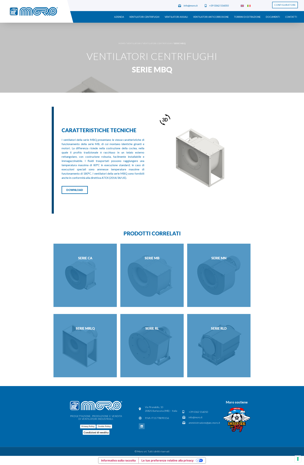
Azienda (119, 16)
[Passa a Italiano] (249, 5)
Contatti (291, 16)
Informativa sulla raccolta (118, 460)
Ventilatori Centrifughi (144, 16)
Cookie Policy (104, 426)
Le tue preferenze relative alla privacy (167, 460)
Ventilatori (134, 43)
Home (122, 43)
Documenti (273, 16)
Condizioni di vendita (96, 432)
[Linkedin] (142, 426)
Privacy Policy (87, 426)
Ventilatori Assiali (176, 16)
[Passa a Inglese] (242, 5)
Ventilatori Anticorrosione (211, 16)
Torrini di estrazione (247, 16)
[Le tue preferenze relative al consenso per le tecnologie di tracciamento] (297, 459)
